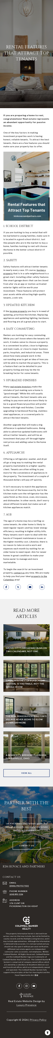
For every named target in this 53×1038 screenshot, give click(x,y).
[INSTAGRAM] (26, 986)
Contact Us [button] (26, 845)
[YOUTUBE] (34, 986)
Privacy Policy (38, 1019)
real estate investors (21, 386)
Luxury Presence (26, 1005)
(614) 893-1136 (16, 894)
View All (26, 773)
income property (18, 311)
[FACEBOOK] (19, 986)
